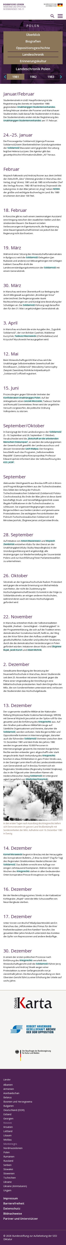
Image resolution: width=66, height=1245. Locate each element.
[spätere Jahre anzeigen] (61, 76)
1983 (50, 77)
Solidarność (13, 147)
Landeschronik (33, 54)
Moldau (7, 1139)
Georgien (8, 1118)
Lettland (7, 1131)
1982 (33, 77)
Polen (6, 1152)
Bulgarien (8, 1105)
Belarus (7, 1097)
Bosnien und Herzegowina (17, 1101)
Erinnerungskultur (33, 61)
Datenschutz (11, 1208)
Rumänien (8, 1156)
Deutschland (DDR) (14, 1110)
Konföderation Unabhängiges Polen (21, 397)
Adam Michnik (34, 649)
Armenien (8, 1089)
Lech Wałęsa (32, 448)
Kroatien (8, 1127)
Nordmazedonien (13, 1148)
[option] (15, 77)
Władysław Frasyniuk (36, 779)
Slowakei (8, 1169)
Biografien (33, 41)
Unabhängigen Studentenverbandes (36, 107)
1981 (15, 77)
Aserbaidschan (11, 1093)
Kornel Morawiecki (12, 854)
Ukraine (7, 1181)
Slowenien (9, 1173)
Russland (8, 1160)
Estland (7, 1114)
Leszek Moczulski (33, 401)
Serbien (7, 1165)
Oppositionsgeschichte (33, 48)
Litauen (7, 1135)
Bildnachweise (12, 1213)
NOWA (56, 188)
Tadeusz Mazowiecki (25, 336)
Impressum (10, 1198)
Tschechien (9, 1177)
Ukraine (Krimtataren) (15, 1186)
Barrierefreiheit (13, 1203)
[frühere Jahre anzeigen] (5, 76)
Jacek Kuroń (16, 649)
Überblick (33, 35)
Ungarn (7, 1190)
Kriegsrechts (44, 721)
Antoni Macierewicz (31, 540)
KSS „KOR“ (8, 462)
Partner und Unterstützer (20, 1218)
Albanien (8, 1084)
